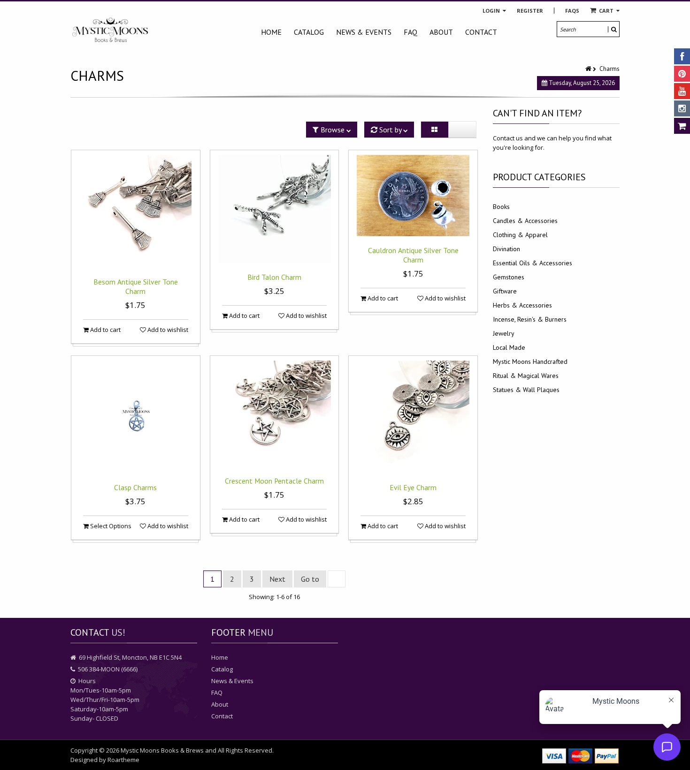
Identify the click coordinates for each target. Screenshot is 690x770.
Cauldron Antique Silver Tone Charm (413, 255)
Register (530, 10)
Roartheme (123, 759)
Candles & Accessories (525, 220)
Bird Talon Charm (274, 277)
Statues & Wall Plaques (526, 389)
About (441, 32)
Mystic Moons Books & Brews (162, 750)
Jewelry (503, 333)
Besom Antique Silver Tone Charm (135, 286)
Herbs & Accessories (522, 305)
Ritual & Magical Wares (526, 375)
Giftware (505, 291)
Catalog (309, 32)
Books (501, 206)
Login (492, 10)
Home (271, 32)
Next (277, 579)
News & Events (363, 32)
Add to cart (105, 329)
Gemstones (508, 277)
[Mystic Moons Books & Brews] (110, 30)
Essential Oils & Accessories (532, 263)
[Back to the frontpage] (589, 69)
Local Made (509, 347)
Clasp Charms (135, 487)
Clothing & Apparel (520, 235)
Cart (606, 10)
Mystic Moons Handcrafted (530, 361)
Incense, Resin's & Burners (530, 319)
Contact (481, 32)
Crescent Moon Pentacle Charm (274, 480)
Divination (506, 249)
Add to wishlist (167, 329)
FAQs (572, 10)
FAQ (410, 32)
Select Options (110, 526)
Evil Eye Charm (413, 487)
